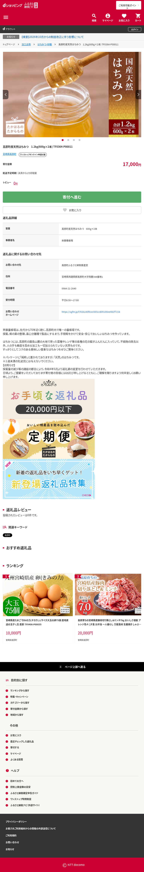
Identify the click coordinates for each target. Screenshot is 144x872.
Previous (5, 94)
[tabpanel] (72, 94)
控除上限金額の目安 (20, 786)
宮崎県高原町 (9, 154)
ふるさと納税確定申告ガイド (24, 793)
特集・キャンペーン (19, 696)
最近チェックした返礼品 (22, 741)
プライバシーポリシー (16, 821)
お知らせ (10, 849)
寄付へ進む (72, 197)
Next (138, 94)
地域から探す (16, 714)
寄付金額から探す (19, 708)
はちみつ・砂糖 (45, 44)
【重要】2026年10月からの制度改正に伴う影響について (53, 37)
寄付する (14, 747)
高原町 (7, 535)
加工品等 (26, 44)
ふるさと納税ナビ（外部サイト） (25, 805)
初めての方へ (16, 780)
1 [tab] (63, 140)
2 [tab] (68, 140)
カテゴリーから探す (19, 702)
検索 (94, 20)
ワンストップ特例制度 (20, 799)
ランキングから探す (19, 690)
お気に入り (124, 20)
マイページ (107, 20)
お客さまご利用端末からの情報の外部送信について (31, 828)
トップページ (9, 44)
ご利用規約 (11, 835)
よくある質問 (16, 759)
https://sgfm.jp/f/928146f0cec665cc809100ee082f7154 (91, 311)
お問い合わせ (12, 842)
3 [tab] (74, 140)
